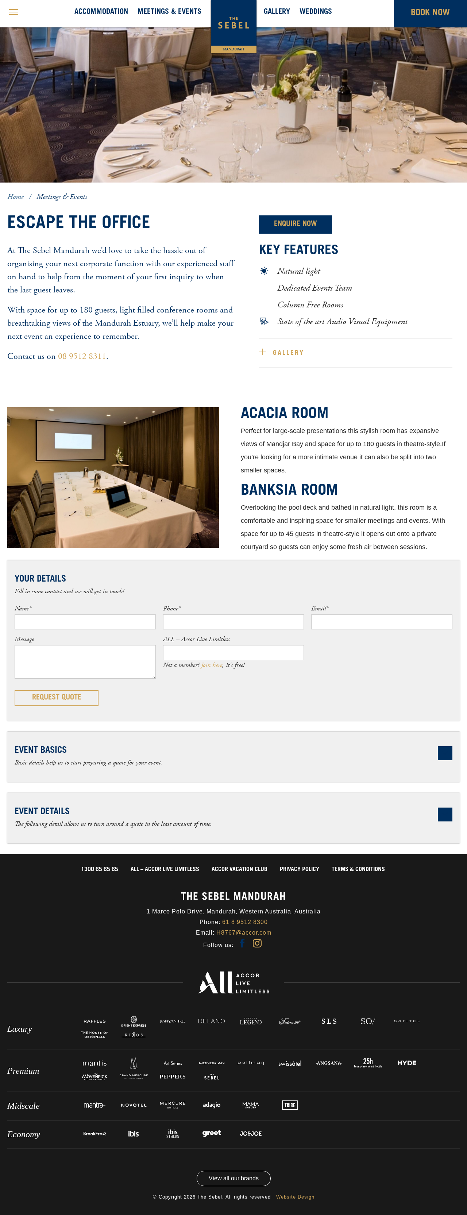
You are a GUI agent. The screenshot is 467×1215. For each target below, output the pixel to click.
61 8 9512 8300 (245, 922)
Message (24, 639)
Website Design (295, 1197)
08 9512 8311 (82, 356)
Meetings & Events (169, 12)
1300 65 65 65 (99, 870)
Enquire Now (295, 224)
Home (16, 197)
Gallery (277, 12)
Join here (211, 665)
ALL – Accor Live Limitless (196, 639)
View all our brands (234, 1178)
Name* (23, 608)
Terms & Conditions (358, 870)
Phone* (172, 608)
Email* (319, 608)
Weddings (316, 12)
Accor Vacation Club (239, 870)
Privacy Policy (299, 870)
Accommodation (101, 12)
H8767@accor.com (243, 933)
